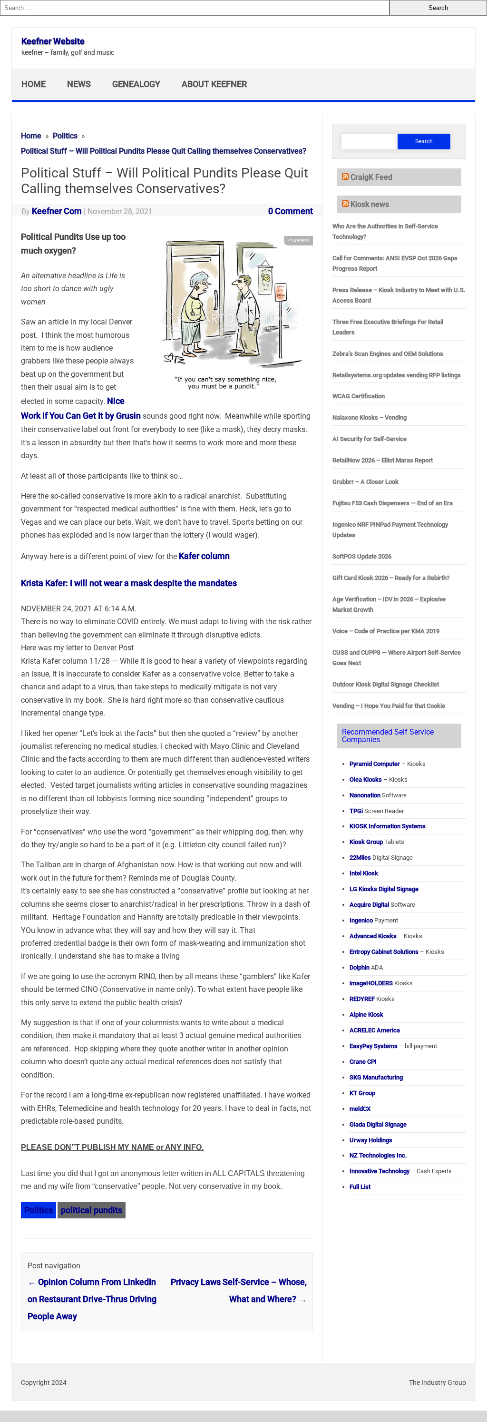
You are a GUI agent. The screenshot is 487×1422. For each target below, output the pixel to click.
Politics (38, 1210)
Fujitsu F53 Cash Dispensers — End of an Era (392, 503)
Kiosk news (370, 204)
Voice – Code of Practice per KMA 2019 (385, 631)
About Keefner (214, 84)
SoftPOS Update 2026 (361, 556)
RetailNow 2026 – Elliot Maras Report (382, 460)
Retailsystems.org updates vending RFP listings (396, 375)
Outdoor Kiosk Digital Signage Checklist (385, 684)
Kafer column (204, 556)
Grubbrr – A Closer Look (365, 481)
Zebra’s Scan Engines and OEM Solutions (387, 353)
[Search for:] (195, 8)
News (79, 84)
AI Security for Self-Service (369, 438)
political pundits (91, 1210)
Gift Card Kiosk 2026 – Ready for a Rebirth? (390, 577)
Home (33, 84)
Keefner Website (53, 41)
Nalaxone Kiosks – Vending (369, 417)
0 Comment (290, 211)
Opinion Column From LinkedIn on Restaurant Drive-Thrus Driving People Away (92, 1299)
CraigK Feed (371, 177)
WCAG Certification (358, 396)
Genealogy (136, 84)
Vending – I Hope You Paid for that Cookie (388, 705)
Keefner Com (57, 211)
